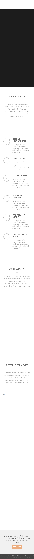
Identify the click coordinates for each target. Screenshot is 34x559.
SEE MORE (17, 547)
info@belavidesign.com (22, 557)
